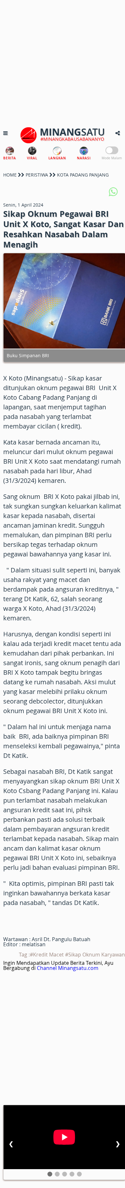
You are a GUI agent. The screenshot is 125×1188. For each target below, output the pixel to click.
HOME (10, 175)
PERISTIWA (37, 175)
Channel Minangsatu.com (67, 968)
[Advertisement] (62, 62)
